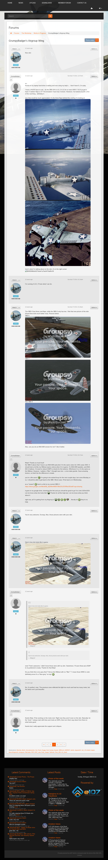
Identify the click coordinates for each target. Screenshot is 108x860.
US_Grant (64, 752)
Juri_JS (84, 750)
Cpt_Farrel (38, 750)
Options (93, 49)
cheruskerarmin (30, 750)
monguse (21, 752)
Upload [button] (32, 3)
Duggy (44, 750)
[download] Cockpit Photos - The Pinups (22, 777)
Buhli (23, 750)
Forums (16, 33)
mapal (92, 750)
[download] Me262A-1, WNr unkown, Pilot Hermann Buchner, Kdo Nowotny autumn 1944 (22, 835)
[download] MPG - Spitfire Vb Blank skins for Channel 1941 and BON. (22, 828)
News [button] (21, 3)
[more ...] (17, 807)
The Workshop (26, 33)
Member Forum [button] (64, 3)
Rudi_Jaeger (45, 752)
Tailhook (51, 752)
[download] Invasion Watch (18, 781)
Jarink (72, 750)
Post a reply (90, 40)
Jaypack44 (78, 750)
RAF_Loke (38, 752)
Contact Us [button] (81, 3)
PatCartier (28, 752)
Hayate (56, 750)
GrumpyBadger (15, 76)
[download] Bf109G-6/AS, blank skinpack (22, 804)
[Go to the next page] (64, 744)
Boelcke (19, 750)
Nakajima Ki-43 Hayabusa (54, 795)
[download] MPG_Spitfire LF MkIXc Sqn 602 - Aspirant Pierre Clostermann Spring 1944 (21, 792)
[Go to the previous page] (47, 744)
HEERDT (67, 750)
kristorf (88, 750)
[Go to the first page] (44, 744)
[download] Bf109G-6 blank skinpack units (22, 799)
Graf (47, 750)
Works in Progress (40, 33)
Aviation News (54, 824)
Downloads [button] (47, 3)
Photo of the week (56, 779)
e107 (71, 853)
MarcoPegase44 (13, 752)
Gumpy (51, 750)
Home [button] (10, 3)
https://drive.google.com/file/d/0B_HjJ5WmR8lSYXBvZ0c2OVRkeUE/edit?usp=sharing (53, 486)
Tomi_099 (58, 752)
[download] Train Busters (17, 786)
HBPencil (61, 750)
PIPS (32, 752)
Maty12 (14, 49)
